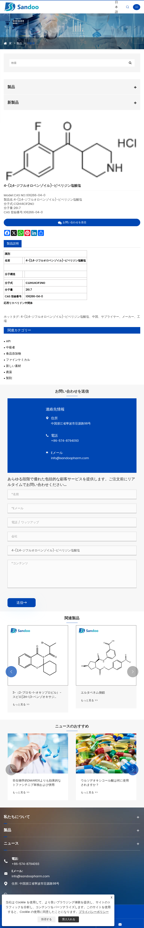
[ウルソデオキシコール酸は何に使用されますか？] (38, 753)
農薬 (9, 372)
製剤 (9, 378)
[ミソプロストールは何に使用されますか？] (106, 753)
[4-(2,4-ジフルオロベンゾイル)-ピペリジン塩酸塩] (72, 152)
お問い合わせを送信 (74, 222)
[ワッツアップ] (5, 894)
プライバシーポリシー (94, 911)
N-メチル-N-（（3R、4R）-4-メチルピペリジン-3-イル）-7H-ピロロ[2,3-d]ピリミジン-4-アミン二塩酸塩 (37, 695)
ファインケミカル (18, 360)
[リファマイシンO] (106, 655)
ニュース (11, 843)
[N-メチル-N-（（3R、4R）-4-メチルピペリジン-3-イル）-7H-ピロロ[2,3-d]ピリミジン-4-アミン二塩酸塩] (38, 655)
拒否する (46, 919)
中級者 (31, 43)
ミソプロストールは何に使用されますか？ (105, 783)
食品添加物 (13, 354)
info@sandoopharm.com (70, 458)
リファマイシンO (92, 693)
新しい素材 (13, 366)
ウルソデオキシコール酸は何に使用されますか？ (37, 783)
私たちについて (17, 817)
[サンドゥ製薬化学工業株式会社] (32, 7)
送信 (21, 602)
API (8, 341)
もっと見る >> (21, 704)
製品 (19, 43)
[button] (11, 671)
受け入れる (68, 919)
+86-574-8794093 (65, 440)
